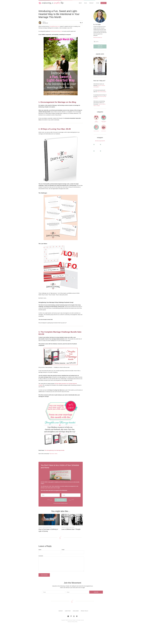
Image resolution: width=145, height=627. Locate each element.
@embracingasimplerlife (100, 140)
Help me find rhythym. (102, 91)
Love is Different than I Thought (71, 529)
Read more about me (97, 37)
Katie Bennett (49, 527)
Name (40, 549)
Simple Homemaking (96, 121)
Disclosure (76, 610)
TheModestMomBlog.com (56, 31)
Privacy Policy (84, 610)
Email (63, 549)
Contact (61, 610)
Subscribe (96, 592)
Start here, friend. (53, 453)
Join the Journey (60, 500)
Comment (41, 555)
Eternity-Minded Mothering (103, 121)
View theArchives (100, 46)
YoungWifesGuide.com (55, 26)
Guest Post (68, 610)
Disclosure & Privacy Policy (72, 621)
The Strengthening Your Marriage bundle (54, 450)
